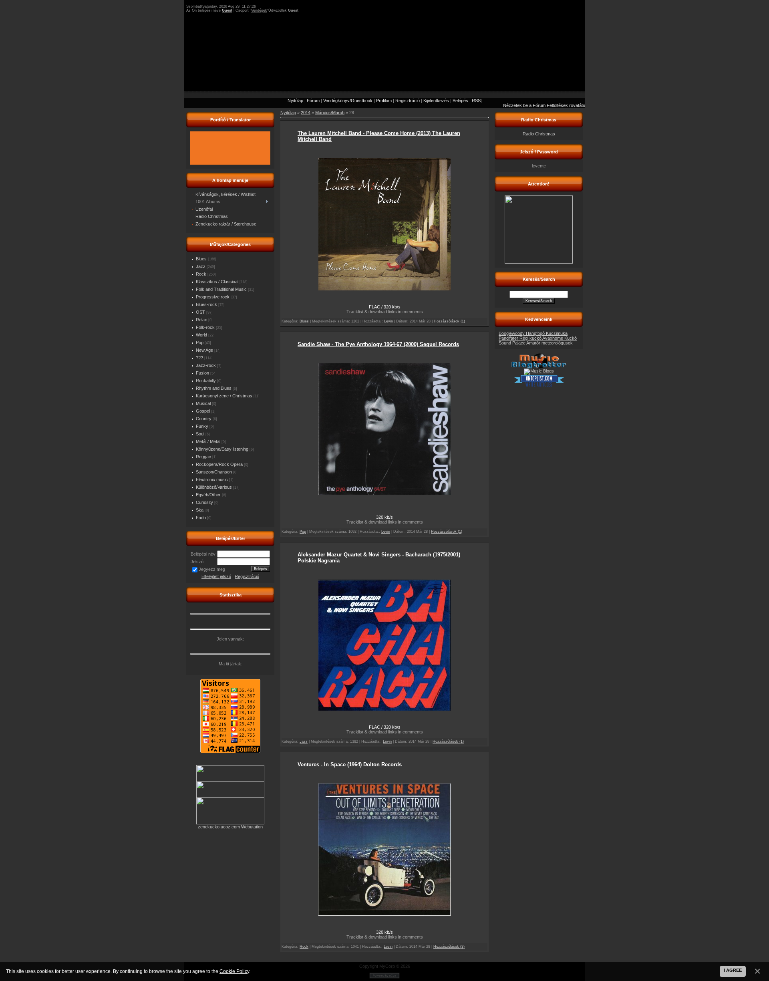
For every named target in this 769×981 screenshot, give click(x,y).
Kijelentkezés (436, 100)
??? (199, 357)
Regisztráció (407, 100)
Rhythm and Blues (214, 388)
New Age (204, 350)
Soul (200, 433)
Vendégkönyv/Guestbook (347, 100)
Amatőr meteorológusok (549, 342)
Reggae (203, 456)
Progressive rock (212, 296)
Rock (201, 274)
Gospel (203, 411)
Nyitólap (295, 100)
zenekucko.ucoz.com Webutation (230, 826)
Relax (201, 319)
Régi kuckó (530, 338)
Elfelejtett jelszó (216, 576)
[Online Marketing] (539, 385)
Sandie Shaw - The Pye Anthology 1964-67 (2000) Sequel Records (378, 344)
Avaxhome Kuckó (559, 338)
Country (203, 418)
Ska (199, 510)
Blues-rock (206, 304)
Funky (202, 426)
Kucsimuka (557, 333)
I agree (733, 970)
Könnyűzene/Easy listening (222, 449)
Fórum (313, 100)
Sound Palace (512, 342)
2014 (305, 112)
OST (200, 312)
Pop (199, 342)
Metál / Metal (208, 441)
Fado (201, 517)
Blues (201, 258)
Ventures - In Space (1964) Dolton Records (350, 764)
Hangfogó (536, 333)
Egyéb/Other (208, 494)
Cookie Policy (234, 971)
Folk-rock (205, 327)
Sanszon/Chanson (214, 471)
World (201, 334)
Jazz (200, 266)
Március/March (329, 112)
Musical (203, 403)
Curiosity (204, 502)
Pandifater (509, 338)
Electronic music (212, 479)
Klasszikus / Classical (217, 281)
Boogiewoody (512, 333)
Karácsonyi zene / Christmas (224, 395)
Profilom (384, 100)
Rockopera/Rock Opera (219, 464)
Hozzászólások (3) (449, 947)
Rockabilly (206, 380)
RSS (476, 100)
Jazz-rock (206, 365)
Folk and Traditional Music (221, 289)
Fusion (202, 373)
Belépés (460, 100)
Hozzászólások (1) (449, 321)
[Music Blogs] (539, 371)
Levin (388, 321)
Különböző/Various (214, 487)
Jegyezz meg (212, 569)
